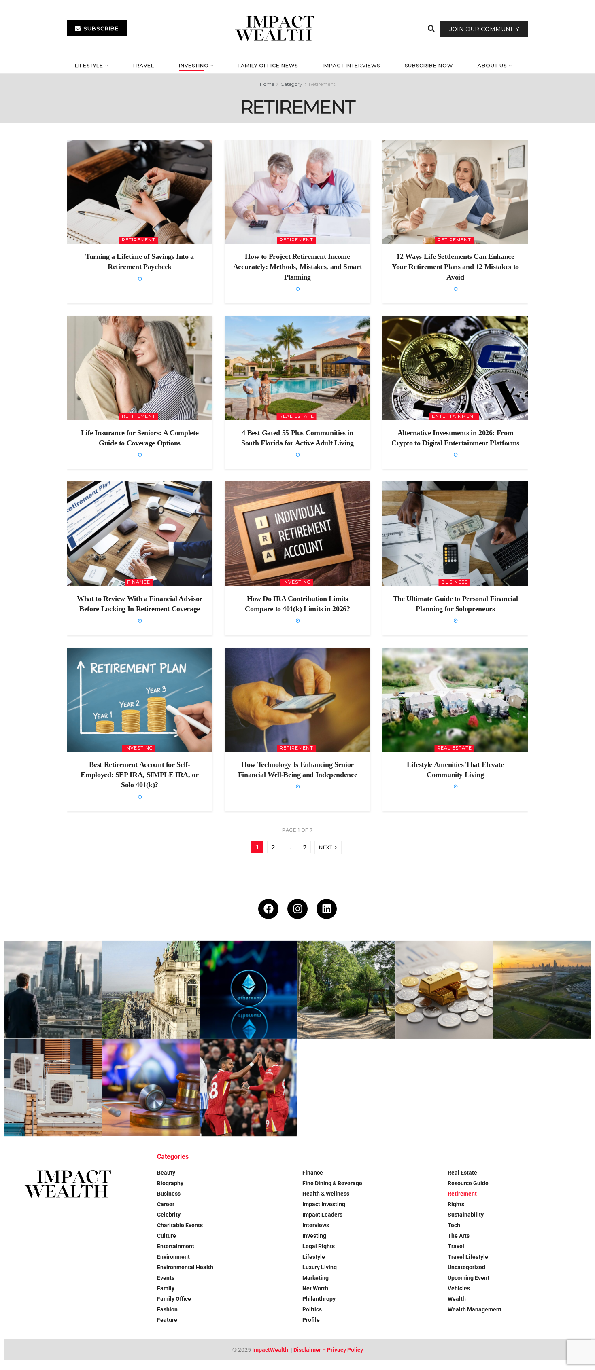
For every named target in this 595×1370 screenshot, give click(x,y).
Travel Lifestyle (468, 1257)
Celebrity (169, 1214)
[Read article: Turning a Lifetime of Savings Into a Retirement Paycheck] (139, 192)
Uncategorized (466, 1267)
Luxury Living (319, 1267)
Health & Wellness (325, 1193)
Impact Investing (323, 1204)
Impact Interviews (351, 65)
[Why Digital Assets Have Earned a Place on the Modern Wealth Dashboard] (249, 990)
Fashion (167, 1309)
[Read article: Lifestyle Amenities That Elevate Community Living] (455, 700)
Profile (311, 1320)
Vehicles (459, 1288)
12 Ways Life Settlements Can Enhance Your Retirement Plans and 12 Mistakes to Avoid (455, 266)
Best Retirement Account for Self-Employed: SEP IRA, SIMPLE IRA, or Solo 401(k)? (139, 774)
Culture (166, 1235)
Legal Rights (318, 1246)
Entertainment (454, 416)
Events (165, 1278)
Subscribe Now (429, 65)
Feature (167, 1320)
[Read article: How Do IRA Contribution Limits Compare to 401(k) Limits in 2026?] (297, 533)
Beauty (166, 1172)
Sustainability (466, 1214)
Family (165, 1288)
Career (165, 1204)
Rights (456, 1204)
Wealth (457, 1299)
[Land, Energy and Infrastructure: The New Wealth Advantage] (542, 990)
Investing (193, 65)
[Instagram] (297, 909)
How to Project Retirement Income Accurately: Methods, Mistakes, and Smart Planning (297, 266)
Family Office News (268, 65)
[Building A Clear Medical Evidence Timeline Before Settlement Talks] (151, 1088)
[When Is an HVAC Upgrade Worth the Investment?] (53, 1088)
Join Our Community (484, 29)
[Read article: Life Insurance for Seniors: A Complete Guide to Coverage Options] (139, 367)
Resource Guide (468, 1183)
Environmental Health (185, 1267)
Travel (143, 65)
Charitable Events (180, 1225)
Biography (170, 1183)
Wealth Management (475, 1309)
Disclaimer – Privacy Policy (328, 1350)
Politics (312, 1309)
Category (291, 84)
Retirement (322, 84)
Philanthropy (319, 1299)
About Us (492, 65)
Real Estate (296, 416)
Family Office (174, 1299)
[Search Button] (431, 28)
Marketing (315, 1278)
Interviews (315, 1225)
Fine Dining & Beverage (332, 1183)
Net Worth (315, 1288)
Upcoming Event (468, 1278)
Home (267, 84)
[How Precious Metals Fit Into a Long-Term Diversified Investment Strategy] (444, 990)
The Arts (459, 1235)
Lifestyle (89, 65)
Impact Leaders (322, 1214)
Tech (454, 1225)
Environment (173, 1257)
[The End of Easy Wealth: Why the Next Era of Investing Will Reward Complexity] (53, 990)
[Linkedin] (327, 909)
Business (454, 582)
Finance (138, 582)
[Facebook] (268, 909)
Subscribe (100, 28)
